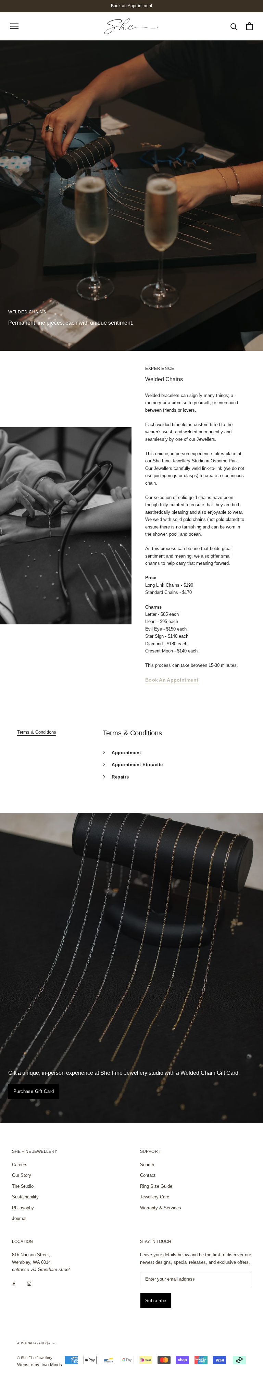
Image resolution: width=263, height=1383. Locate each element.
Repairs (120, 777)
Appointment (126, 752)
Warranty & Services (160, 1207)
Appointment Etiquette (137, 764)
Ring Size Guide (156, 1186)
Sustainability (25, 1196)
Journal (19, 1218)
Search (147, 1164)
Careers (19, 1164)
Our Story (21, 1175)
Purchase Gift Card (33, 1091)
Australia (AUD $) (33, 1343)
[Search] (234, 26)
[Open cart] (249, 26)
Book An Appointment (171, 680)
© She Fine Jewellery (34, 1358)
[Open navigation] (14, 26)
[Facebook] (14, 1283)
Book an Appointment (131, 5)
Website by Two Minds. (40, 1364)
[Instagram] (29, 1283)
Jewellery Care (154, 1196)
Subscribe (155, 1300)
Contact (147, 1175)
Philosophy (23, 1207)
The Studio (23, 1186)
